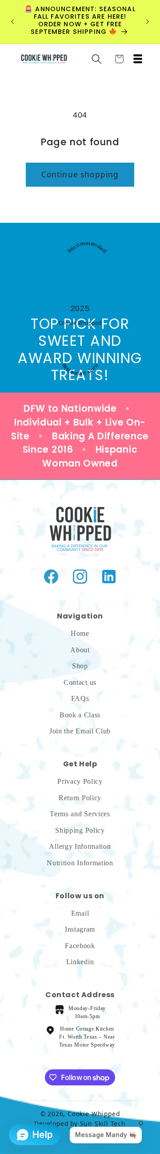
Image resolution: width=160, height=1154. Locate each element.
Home (80, 633)
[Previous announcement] (12, 22)
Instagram (80, 929)
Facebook (80, 945)
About (79, 650)
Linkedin (80, 962)
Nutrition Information (80, 863)
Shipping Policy (79, 830)
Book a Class (80, 715)
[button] (96, 59)
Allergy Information (80, 846)
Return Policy (80, 798)
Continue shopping (80, 174)
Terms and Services (80, 814)
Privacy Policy (80, 781)
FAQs (80, 698)
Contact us (80, 682)
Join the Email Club (80, 731)
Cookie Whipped (80, 322)
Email (80, 913)
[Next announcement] (147, 22)
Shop (80, 666)
